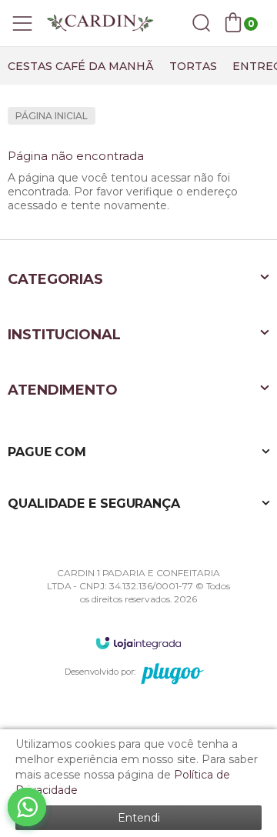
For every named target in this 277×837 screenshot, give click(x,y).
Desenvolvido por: (100, 671)
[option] (81, 66)
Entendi (139, 818)
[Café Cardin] (100, 23)
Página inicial (51, 116)
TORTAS (193, 66)
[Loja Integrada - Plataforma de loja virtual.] (138, 642)
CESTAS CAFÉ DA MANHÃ (81, 66)
